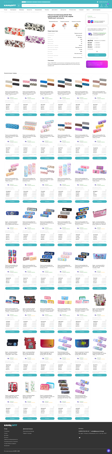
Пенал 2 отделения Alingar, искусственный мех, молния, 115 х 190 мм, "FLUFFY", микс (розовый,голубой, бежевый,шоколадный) (47, 398)
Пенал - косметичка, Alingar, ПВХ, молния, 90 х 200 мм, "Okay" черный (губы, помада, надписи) (29, 310)
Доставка (6, 435)
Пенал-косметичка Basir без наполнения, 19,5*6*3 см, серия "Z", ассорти (99, 93)
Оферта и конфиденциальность (11, 439)
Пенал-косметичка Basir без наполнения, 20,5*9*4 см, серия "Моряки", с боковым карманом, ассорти (12, 310)
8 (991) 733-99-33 (84, 431)
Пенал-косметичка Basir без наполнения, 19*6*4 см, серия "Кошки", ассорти (99, 136)
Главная (5, 12)
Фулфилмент (7, 445)
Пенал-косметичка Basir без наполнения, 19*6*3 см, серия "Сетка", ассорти (11, 136)
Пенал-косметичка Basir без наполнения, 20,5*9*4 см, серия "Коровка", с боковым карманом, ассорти (47, 310)
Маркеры (21, 9)
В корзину (97, 54)
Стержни (81, 9)
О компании (6, 431)
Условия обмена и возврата (10, 443)
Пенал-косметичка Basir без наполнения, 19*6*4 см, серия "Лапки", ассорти (11, 179)
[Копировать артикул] (10, 95)
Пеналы (47, 9)
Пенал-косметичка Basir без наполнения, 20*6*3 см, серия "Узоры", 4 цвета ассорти (46, 93)
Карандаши (13, 9)
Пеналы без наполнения (35, 12)
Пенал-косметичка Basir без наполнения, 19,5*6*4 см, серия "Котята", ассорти (64, 223)
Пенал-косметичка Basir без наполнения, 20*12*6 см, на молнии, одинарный (11, 266)
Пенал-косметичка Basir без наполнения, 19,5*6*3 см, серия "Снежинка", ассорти (82, 136)
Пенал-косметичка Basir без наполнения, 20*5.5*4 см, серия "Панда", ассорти (47, 136)
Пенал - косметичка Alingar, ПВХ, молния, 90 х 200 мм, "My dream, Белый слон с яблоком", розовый (99, 223)
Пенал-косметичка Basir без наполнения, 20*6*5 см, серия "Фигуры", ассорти (29, 136)
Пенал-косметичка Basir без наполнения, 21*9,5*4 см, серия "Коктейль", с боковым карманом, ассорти (82, 310)
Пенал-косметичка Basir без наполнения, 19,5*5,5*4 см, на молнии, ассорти (29, 179)
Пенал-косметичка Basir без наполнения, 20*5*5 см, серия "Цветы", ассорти (46, 179)
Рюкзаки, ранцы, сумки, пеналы (23, 12)
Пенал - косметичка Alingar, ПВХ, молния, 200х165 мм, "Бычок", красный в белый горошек (29, 353)
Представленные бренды (28, 431)
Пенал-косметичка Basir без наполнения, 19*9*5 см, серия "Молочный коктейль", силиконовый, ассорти (64, 310)
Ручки (5, 9)
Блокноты (29, 9)
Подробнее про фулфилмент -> (95, 65)
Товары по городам (27, 433)
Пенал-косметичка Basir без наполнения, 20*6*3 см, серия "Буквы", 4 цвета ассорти (11, 93)
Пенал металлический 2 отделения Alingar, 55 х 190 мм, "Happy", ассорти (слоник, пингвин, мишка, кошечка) (99, 353)
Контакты (6, 437)
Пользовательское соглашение (11, 441)
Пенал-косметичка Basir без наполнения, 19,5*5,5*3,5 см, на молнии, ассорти (64, 179)
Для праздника (96, 9)
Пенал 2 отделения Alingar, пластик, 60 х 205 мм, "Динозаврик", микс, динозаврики (29, 397)
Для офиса (54, 9)
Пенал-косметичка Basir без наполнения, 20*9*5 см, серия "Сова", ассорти (99, 179)
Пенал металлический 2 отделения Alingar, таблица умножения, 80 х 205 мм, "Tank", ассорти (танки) (64, 397)
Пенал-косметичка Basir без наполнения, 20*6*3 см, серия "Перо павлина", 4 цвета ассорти (81, 93)
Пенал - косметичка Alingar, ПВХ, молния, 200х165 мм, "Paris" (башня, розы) (98, 310)
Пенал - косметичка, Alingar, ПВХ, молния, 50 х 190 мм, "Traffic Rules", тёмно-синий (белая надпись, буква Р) (11, 353)
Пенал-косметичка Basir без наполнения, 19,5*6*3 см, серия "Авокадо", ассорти (64, 136)
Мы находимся (9, 2)
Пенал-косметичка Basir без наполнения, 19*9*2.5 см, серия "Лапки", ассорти (30, 266)
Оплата (5, 433)
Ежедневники (38, 9)
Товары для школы (12, 12)
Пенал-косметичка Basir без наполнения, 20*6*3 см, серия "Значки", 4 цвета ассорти (64, 93)
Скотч (88, 9)
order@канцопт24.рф (97, 431)
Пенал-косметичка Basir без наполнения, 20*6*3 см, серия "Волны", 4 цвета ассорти (29, 93)
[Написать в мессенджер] (108, 450)
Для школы (63, 9)
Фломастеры (72, 9)
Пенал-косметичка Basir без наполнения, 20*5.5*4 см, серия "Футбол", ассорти (82, 223)
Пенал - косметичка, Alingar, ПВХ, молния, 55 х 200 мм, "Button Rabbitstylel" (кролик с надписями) (12, 223)
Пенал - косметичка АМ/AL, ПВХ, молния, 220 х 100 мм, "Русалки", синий (98, 266)
